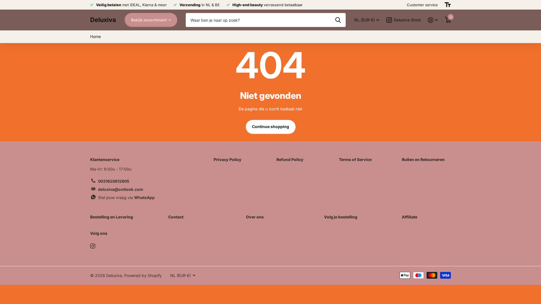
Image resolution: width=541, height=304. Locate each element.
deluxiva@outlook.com (120, 189)
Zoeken (338, 20)
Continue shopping (270, 126)
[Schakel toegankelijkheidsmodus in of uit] (448, 4)
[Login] (432, 20)
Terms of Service (355, 159)
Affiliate (409, 216)
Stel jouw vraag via (126, 197)
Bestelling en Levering (111, 216)
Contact (175, 216)
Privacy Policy (227, 159)
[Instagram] (92, 246)
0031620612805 (113, 181)
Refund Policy (289, 159)
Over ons (255, 216)
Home (95, 36)
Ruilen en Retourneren (423, 159)
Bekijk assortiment (149, 19)
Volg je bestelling (340, 216)
